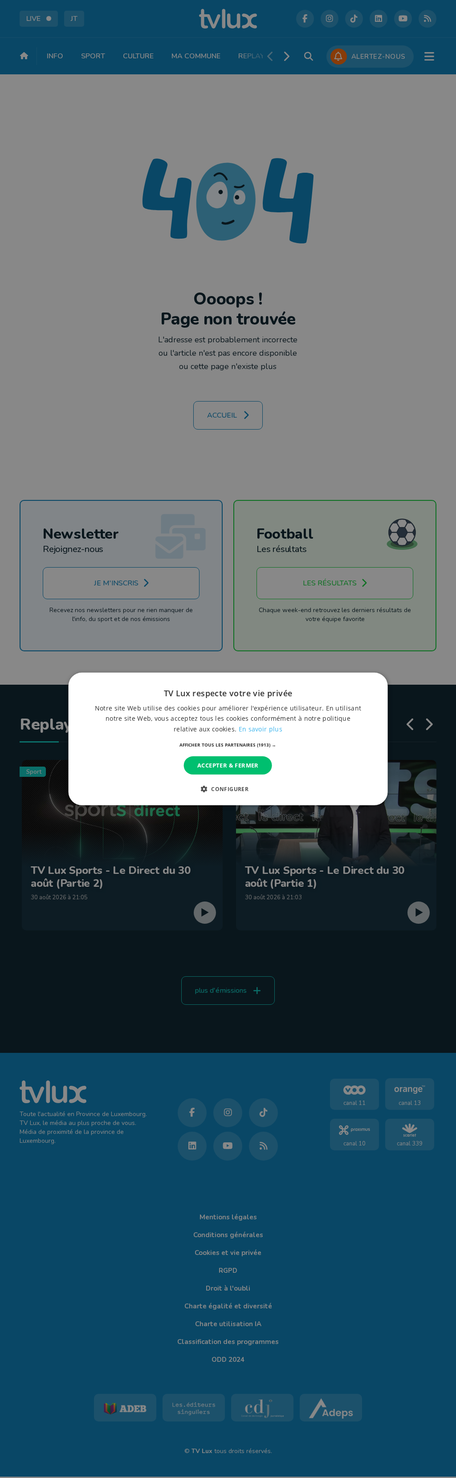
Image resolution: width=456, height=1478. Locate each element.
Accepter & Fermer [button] (228, 765)
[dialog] (228, 739)
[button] (227, 745)
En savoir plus (260, 728)
